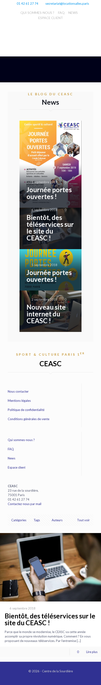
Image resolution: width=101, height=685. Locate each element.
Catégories (18, 520)
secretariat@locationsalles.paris (67, 3)
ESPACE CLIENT (50, 18)
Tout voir (83, 520)
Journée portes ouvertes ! (49, 193)
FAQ (61, 13)
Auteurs (57, 520)
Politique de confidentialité (26, 410)
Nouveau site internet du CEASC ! (46, 314)
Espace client (16, 467)
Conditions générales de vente (28, 419)
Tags (37, 520)
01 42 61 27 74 (27, 3)
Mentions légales (19, 400)
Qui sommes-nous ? (21, 440)
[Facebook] (50, 678)
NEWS (73, 13)
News (11, 458)
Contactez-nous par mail (24, 504)
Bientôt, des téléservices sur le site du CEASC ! (50, 227)
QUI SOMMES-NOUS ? (37, 13)
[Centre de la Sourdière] (50, 33)
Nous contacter (18, 391)
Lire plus (91, 652)
